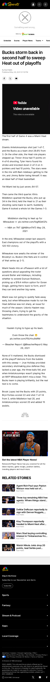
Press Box (20, 655)
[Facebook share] (4, 78)
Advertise (5, 653)
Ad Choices (30, 655)
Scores (17, 41)
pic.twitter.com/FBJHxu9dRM (25, 338)
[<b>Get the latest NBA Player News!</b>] (25, 443)
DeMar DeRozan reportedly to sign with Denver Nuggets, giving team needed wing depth (31, 511)
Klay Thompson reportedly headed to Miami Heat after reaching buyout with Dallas (31, 522)
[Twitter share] (10, 78)
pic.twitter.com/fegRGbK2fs (32, 221)
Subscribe (7, 586)
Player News (28, 41)
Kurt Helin (8, 70)
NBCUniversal (17, 661)
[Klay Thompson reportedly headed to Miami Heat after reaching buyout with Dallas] (8, 523)
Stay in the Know (9, 576)
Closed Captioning (24, 653)
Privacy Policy (41, 655)
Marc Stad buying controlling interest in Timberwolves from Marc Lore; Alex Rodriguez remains (32, 534)
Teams (38, 41)
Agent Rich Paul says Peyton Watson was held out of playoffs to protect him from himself (31, 487)
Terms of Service (37, 657)
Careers (13, 653)
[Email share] (16, 78)
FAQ (34, 653)
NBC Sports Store (8, 655)
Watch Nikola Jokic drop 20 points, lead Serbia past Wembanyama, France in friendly (30, 546)
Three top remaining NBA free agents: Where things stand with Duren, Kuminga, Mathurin (32, 499)
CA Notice (25, 657)
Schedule (7, 41)
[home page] (11, 4)
